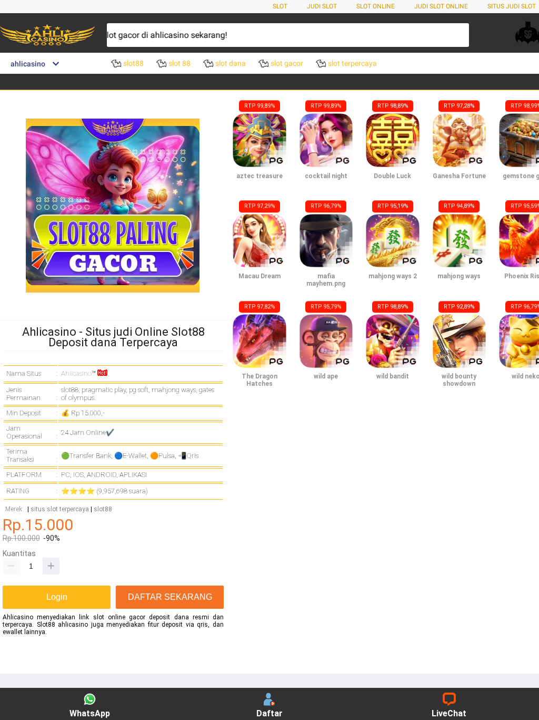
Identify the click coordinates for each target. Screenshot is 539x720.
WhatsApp (89, 713)
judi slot (322, 6)
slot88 (103, 509)
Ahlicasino (76, 373)
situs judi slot (511, 6)
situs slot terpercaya (60, 509)
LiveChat (449, 713)
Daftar (269, 713)
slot (280, 6)
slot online (375, 6)
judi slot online (441, 6)
